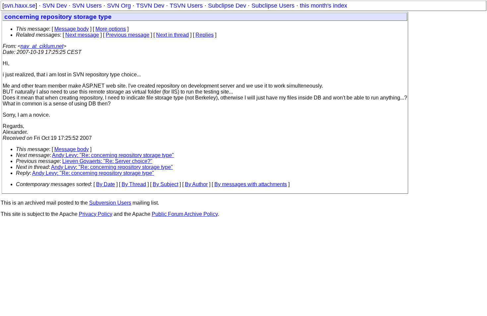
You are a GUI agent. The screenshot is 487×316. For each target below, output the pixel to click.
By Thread (134, 184)
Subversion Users (110, 203)
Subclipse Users (273, 5)
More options (110, 29)
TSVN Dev (150, 5)
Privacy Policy (95, 214)
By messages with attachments (250, 184)
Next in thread (172, 35)
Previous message (127, 35)
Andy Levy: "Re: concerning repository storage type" (113, 155)
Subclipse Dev (227, 5)
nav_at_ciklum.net (42, 46)
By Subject (165, 184)
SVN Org (119, 5)
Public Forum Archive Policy (185, 214)
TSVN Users (186, 5)
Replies (204, 35)
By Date (105, 184)
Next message (82, 35)
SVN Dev (54, 5)
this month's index (323, 5)
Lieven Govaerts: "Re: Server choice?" (107, 161)
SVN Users (87, 5)
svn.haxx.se (19, 5)
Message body (71, 29)
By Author (196, 184)
